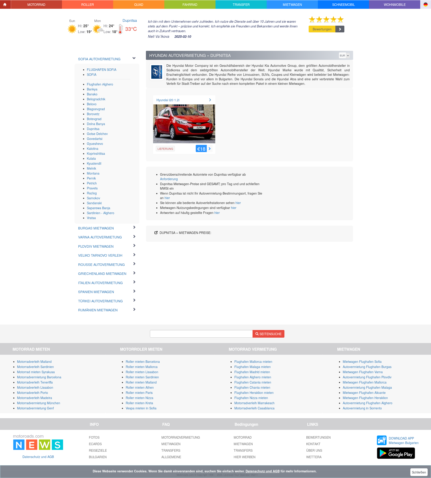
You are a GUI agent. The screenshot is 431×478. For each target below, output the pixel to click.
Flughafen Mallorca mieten (253, 361)
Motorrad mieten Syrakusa (36, 372)
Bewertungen (322, 29)
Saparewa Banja (98, 208)
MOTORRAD (243, 437)
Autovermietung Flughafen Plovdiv (367, 377)
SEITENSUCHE (270, 334)
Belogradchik (96, 99)
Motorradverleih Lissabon (35, 387)
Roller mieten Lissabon (142, 372)
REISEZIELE (98, 450)
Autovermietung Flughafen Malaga (367, 387)
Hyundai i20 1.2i (167, 100)
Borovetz (93, 114)
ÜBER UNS (314, 450)
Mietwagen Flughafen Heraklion (365, 397)
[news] (38, 441)
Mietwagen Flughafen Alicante (364, 392)
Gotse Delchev (97, 133)
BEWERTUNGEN (318, 437)
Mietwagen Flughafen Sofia (362, 361)
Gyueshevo (95, 143)
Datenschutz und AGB (38, 456)
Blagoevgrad (96, 109)
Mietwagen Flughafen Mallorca (365, 382)
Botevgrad (94, 119)
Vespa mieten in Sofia (141, 408)
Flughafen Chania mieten (252, 387)
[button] (36, 4)
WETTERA (313, 457)
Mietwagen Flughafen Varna (363, 372)
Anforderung (169, 179)
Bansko (92, 94)
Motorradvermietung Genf (35, 408)
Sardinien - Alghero (100, 213)
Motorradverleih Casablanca (254, 408)
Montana (93, 173)
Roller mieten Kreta (139, 403)
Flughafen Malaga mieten (252, 366)
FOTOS (94, 437)
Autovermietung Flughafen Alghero (367, 403)
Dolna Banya (96, 123)
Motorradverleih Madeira (34, 397)
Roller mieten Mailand (141, 382)
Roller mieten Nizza (139, 397)
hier (167, 197)
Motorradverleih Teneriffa (35, 382)
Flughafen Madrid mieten (252, 372)
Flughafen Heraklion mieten (254, 392)
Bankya (92, 89)
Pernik (91, 178)
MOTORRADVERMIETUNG (180, 437)
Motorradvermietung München (38, 403)
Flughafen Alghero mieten (252, 377)
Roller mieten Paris (139, 392)
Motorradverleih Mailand (34, 361)
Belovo (92, 104)
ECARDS (95, 444)
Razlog (92, 193)
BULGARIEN (98, 457)
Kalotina (92, 148)
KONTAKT (313, 444)
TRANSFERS (170, 450)
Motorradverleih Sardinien (35, 366)
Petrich (92, 183)
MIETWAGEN (170, 444)
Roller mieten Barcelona (143, 361)
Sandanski (94, 203)
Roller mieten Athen (140, 387)
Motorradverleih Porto (32, 392)
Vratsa (91, 217)
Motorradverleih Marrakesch (254, 403)
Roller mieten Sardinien (142, 377)
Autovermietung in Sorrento (362, 408)
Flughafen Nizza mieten (251, 397)
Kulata (91, 158)
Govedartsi (94, 138)
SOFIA (91, 74)
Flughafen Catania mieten (252, 382)
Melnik (91, 168)
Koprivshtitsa (96, 153)
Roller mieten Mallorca (142, 366)
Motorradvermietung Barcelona (39, 377)
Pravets (92, 188)
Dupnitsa (130, 20)
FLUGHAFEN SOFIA (101, 69)
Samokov (93, 198)
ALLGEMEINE (171, 457)
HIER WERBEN (244, 457)
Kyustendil (94, 163)
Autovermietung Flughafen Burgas (367, 366)
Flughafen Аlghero (100, 84)
